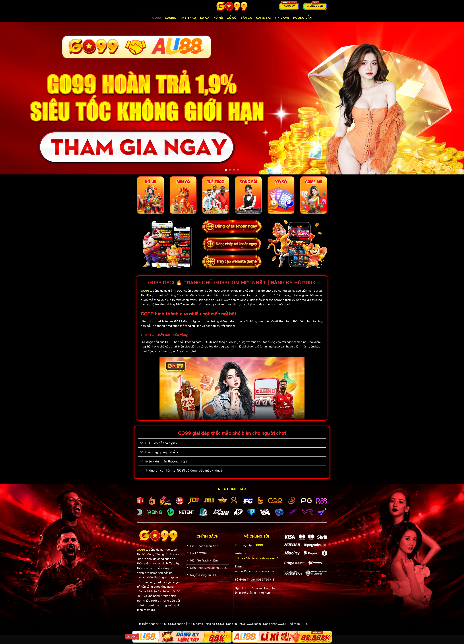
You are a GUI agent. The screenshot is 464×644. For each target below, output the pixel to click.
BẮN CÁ (246, 17)
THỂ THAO (188, 17)
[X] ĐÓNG (132, 636)
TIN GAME (282, 17)
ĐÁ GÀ (205, 17)
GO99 (156, 17)
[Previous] (14, 98)
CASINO (170, 17)
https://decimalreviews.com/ (256, 558)
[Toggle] (141, 443)
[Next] (450, 98)
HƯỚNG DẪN (302, 17)
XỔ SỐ (232, 17)
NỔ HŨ (218, 17)
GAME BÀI (263, 17)
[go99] (232, 6)
